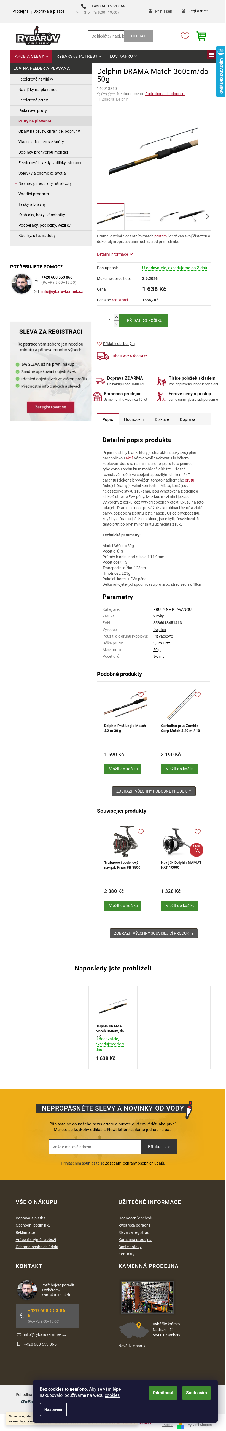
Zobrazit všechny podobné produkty (153, 791)
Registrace (198, 11)
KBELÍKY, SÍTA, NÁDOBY (37, 235)
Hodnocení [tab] (134, 419)
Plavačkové (163, 636)
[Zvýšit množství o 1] (116, 317)
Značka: (115, 99)
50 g (157, 650)
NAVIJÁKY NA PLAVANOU (38, 89)
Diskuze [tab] (162, 419)
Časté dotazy (130, 1247)
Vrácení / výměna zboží (36, 1239)
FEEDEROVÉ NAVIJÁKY (35, 79)
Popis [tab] (108, 419)
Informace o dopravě (129, 355)
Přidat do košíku (145, 320)
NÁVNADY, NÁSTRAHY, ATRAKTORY (45, 183)
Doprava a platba (49, 11)
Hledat (138, 36)
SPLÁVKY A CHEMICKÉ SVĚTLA (42, 173)
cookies (112, 1395)
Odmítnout (163, 1392)
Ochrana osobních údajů (37, 1247)
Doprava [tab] (188, 419)
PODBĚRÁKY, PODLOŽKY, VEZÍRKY (44, 225)
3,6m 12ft (161, 643)
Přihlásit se (159, 1146)
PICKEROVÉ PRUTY (32, 110)
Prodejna (20, 11)
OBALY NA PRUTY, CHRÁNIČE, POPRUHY (49, 131)
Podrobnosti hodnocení (165, 94)
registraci (120, 300)
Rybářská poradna (135, 1225)
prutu (189, 480)
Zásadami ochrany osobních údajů (134, 1163)
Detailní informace (112, 254)
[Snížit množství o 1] (116, 323)
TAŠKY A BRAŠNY (32, 204)
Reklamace (25, 1232)
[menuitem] (31, 56)
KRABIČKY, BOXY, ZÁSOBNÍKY (41, 215)
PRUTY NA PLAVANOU (35, 121)
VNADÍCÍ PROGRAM (33, 194)
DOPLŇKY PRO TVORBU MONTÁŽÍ (43, 152)
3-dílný (159, 656)
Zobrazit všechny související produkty (153, 933)
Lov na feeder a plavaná (42, 68)
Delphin (159, 629)
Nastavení (53, 1409)
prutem (160, 236)
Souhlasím (196, 1392)
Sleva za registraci (134, 1232)
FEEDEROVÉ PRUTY (33, 100)
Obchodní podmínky (33, 1225)
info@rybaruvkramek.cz (62, 291)
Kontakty (126, 1254)
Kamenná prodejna (135, 1239)
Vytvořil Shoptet (200, 1425)
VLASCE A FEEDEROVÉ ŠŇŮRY (41, 142)
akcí (129, 458)
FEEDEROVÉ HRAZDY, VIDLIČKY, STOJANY (50, 163)
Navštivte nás (130, 1346)
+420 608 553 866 (56, 277)
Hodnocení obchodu (136, 1218)
